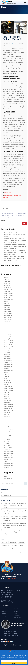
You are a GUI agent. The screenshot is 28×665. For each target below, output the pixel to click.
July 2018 (6, 461)
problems (14, 545)
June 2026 (7, 281)
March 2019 (7, 446)
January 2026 (8, 291)
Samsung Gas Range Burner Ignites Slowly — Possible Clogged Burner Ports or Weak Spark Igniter (15, 240)
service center (6, 552)
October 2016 (8, 467)
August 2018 (7, 459)
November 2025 (8, 295)
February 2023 (8, 360)
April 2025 (7, 309)
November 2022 (8, 366)
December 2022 (8, 364)
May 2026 (7, 283)
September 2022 (8, 370)
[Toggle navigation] (25, 2)
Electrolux (21, 542)
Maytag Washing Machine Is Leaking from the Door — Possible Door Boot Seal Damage (15, 235)
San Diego (15, 549)
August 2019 (7, 436)
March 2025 (7, 311)
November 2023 (8, 343)
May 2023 (7, 355)
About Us (3, 611)
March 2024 (7, 335)
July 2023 (7, 351)
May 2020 (7, 418)
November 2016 (8, 465)
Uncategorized (8, 478)
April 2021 (6, 396)
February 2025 (8, 313)
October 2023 (8, 345)
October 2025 (8, 297)
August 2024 (7, 325)
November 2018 (8, 454)
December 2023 (8, 341)
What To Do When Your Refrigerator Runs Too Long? (7, 215)
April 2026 (7, 285)
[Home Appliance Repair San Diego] (11, 2)
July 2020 (7, 414)
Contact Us (16, 609)
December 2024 (8, 317)
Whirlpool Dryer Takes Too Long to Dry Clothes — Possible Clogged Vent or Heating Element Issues (14, 258)
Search (3, 220)
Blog (7, 208)
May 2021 (6, 394)
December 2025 (8, 293)
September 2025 (8, 299)
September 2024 (9, 323)
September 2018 (8, 457)
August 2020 (7, 412)
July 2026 (7, 279)
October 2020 (8, 408)
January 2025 (8, 315)
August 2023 (7, 349)
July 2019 (6, 438)
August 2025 (7, 301)
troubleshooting (16, 552)
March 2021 (7, 398)
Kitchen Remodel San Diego (11, 635)
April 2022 (7, 380)
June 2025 (7, 305)
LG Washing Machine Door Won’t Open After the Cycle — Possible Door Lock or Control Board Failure (15, 246)
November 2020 (8, 406)
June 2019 (7, 440)
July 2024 (7, 327)
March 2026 (7, 287)
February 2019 (8, 448)
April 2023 (7, 357)
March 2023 (7, 358)
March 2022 (7, 382)
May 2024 (7, 331)
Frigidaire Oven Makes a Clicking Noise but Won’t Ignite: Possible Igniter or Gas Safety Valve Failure (15, 252)
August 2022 (7, 372)
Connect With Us (9, 594)
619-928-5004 (8, 598)
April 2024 (7, 333)
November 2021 (8, 390)
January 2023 (8, 362)
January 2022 (8, 386)
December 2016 (8, 463)
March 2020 (7, 422)
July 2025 (7, 303)
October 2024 (8, 321)
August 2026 (7, 277)
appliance (4, 542)
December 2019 (8, 428)
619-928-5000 (12, 579)
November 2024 (8, 319)
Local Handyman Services (10, 631)
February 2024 (8, 337)
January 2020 (8, 426)
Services (16, 611)
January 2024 (8, 339)
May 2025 (7, 307)
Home (2, 609)
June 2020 (7, 416)
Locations (3, 613)
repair (21, 545)
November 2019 (8, 430)
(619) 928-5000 (7, 192)
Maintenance (5, 545)
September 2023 (8, 347)
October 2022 (8, 368)
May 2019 (6, 442)
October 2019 (8, 432)
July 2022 (7, 374)
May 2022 (7, 378)
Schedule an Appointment (17, 616)
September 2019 (8, 434)
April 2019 (6, 444)
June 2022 (7, 376)
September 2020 (8, 410)
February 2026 (8, 289)
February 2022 (8, 384)
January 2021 (7, 402)
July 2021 (6, 392)
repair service (5, 549)
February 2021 (8, 400)
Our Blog (3, 616)
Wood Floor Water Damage (11, 633)
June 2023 (7, 353)
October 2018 (8, 455)
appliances (13, 542)
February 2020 (8, 424)
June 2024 (7, 329)
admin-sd (8, 43)
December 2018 (8, 452)
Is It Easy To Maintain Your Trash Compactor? (20, 214)
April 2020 (7, 420)
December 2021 (8, 388)
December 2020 (8, 404)
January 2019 (7, 450)
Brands (15, 613)
